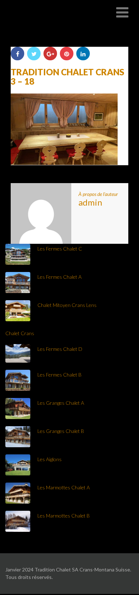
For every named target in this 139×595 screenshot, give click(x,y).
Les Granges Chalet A (60, 403)
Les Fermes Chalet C (59, 249)
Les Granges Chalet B (60, 431)
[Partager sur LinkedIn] (83, 53)
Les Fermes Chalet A (59, 277)
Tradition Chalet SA (39, 12)
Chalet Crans (19, 333)
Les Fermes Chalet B (59, 375)
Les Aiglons (49, 459)
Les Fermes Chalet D (59, 349)
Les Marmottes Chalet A (63, 487)
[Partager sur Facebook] (17, 53)
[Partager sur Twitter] (34, 53)
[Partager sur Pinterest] (66, 53)
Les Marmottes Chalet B (63, 516)
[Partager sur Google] (50, 53)
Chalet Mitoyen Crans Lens (67, 305)
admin (90, 202)
